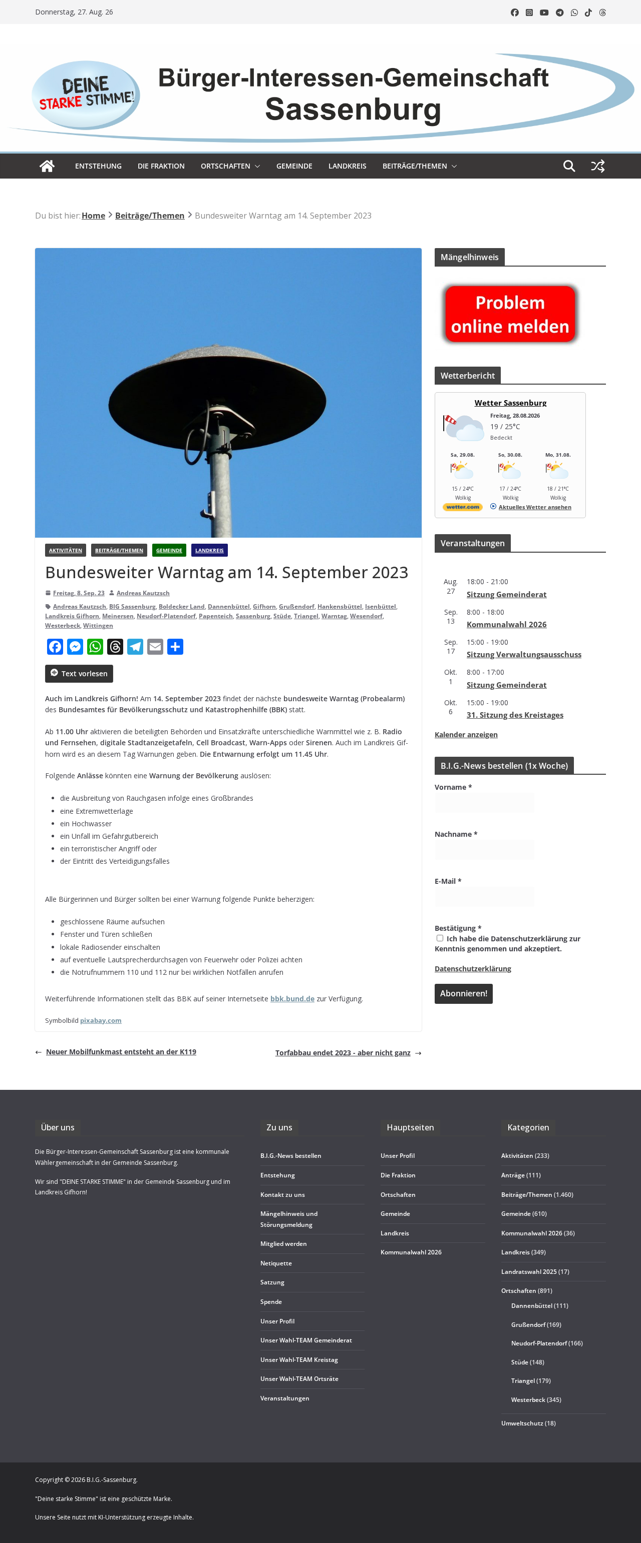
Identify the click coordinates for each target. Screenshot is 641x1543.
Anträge (513, 1175)
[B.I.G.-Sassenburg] (320, 49)
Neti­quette (276, 1263)
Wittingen (98, 625)
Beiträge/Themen (415, 166)
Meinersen (118, 616)
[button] (255, 166)
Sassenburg (253, 616)
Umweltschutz (522, 1423)
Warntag (334, 616)
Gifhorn (264, 606)
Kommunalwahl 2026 (531, 1233)
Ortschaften (518, 1290)
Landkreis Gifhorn (72, 616)
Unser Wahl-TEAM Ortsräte (299, 1378)
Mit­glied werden (283, 1243)
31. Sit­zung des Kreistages (515, 715)
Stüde (282, 616)
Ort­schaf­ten (225, 166)
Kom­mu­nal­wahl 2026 (507, 624)
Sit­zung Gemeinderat (507, 594)
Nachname (456, 834)
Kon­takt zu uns (282, 1194)
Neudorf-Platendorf (166, 616)
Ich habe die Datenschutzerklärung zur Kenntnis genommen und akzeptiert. (507, 943)
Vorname (453, 787)
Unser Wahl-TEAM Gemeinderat (306, 1340)
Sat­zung (272, 1282)
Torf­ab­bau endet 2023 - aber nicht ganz (343, 1052)
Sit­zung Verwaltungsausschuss (524, 654)
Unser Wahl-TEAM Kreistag (299, 1359)
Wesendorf (366, 616)
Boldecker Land (182, 606)
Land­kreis (348, 166)
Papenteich (216, 616)
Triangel (306, 616)
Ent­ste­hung (98, 166)
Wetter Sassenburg (510, 403)
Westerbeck (62, 625)
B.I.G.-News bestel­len (291, 1155)
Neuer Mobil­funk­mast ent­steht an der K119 (121, 1051)
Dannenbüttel (229, 606)
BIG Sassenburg (132, 606)
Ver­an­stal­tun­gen (284, 1398)
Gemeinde (294, 166)
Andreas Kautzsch (143, 593)
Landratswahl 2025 (529, 1271)
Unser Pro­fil (277, 1321)
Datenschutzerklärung (473, 968)
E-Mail (448, 881)
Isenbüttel (380, 606)
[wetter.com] (463, 509)
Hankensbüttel (339, 606)
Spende (271, 1301)
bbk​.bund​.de (292, 998)
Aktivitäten (65, 550)
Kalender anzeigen (466, 734)
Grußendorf (296, 606)
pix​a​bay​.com (101, 1020)
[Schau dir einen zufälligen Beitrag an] (598, 166)
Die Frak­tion (161, 166)
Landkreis (209, 550)
